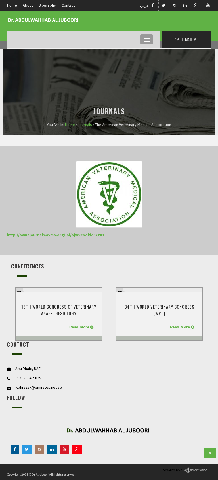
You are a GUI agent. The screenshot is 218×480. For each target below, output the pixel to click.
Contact (68, 5)
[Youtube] (64, 449)
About (28, 5)
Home (12, 5)
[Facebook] (15, 449)
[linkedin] (52, 449)
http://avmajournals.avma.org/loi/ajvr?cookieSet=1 (55, 234)
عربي (143, 5)
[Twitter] (27, 449)
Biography (47, 5)
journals (85, 124)
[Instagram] (39, 449)
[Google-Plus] (77, 449)
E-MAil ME (189, 39)
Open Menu (146, 39)
